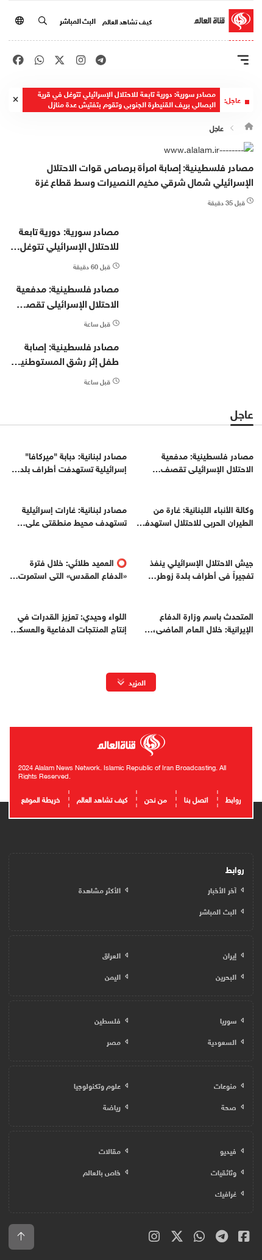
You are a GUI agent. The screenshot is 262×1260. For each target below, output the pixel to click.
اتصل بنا (196, 798)
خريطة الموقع (40, 798)
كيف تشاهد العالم (127, 20)
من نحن (155, 798)
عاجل (217, 127)
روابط (233, 798)
